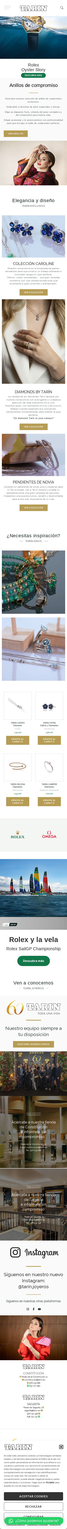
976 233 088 (34, 1383)
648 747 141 (32, 1416)
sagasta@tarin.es (32, 1410)
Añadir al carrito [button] (17, 740)
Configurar (33, 1516)
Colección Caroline (33, 263)
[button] (61, 1447)
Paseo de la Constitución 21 (35, 1377)
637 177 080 (34, 1386)
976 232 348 (32, 1414)
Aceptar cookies (33, 1496)
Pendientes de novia (33, 482)
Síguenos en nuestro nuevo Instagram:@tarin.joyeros (33, 1280)
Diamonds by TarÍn (33, 392)
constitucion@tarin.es (35, 1380)
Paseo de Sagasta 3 (32, 1407)
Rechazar (33, 1506)
